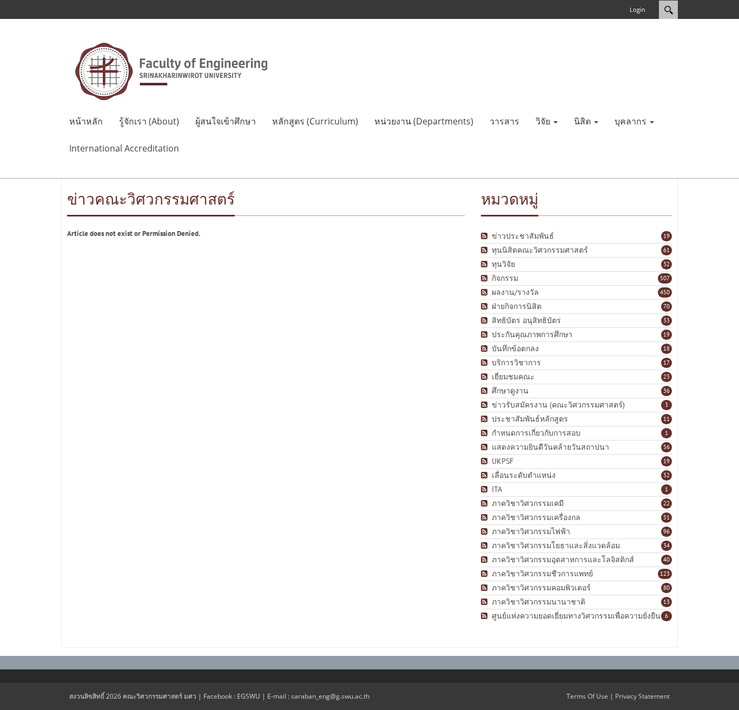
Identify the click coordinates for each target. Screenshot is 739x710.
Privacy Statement (642, 696)
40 (666, 559)
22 (666, 503)
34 (666, 545)
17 (666, 362)
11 (666, 419)
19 (666, 236)
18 (666, 348)
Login (637, 9)
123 (665, 573)
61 (666, 250)
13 (666, 602)
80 (666, 587)
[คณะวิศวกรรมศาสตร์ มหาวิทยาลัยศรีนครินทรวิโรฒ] (171, 70)
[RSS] (485, 236)
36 (666, 391)
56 (666, 447)
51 (666, 517)
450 (665, 292)
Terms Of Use (587, 696)
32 (666, 264)
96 (666, 531)
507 (665, 278)
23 (666, 376)
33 (666, 320)
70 (666, 306)
